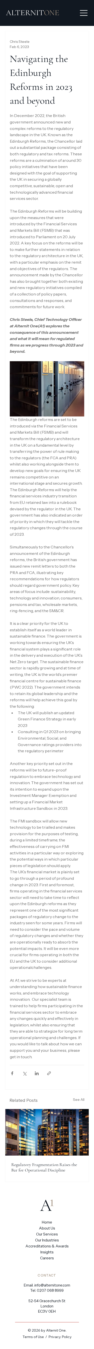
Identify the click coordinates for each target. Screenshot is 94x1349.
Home (47, 1222)
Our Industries (47, 1240)
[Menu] (82, 13)
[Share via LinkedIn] (36, 1073)
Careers (47, 1258)
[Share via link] (49, 1073)
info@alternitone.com (52, 1285)
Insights (47, 1252)
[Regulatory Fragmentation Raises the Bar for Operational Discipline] (47, 1132)
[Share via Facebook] (12, 1073)
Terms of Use (33, 1337)
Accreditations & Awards (47, 1246)
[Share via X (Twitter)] (24, 1073)
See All (78, 1099)
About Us (47, 1228)
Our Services (47, 1234)
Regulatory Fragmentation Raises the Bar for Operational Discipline (44, 1167)
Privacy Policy (60, 1337)
